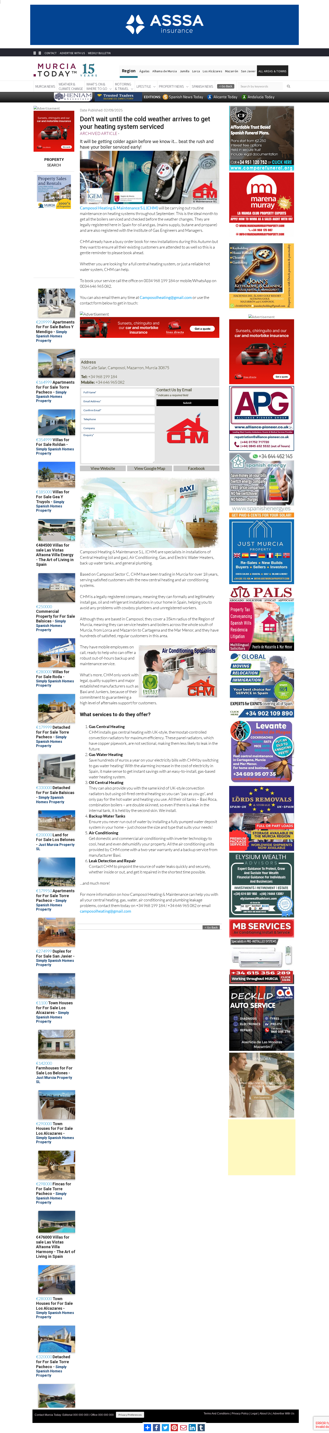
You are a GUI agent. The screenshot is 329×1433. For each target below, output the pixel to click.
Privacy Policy (240, 1413)
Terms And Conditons (217, 1413)
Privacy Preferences (130, 1414)
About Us (265, 1413)
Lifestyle (144, 86)
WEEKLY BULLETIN (99, 53)
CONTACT (51, 53)
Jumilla (184, 71)
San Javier (248, 71)
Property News (171, 86)
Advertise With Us (283, 1413)
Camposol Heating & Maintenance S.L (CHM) (119, 207)
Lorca (196, 71)
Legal (254, 1413)
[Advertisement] (261, 1147)
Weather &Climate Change (71, 86)
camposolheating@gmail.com (105, 911)
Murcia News (45, 86)
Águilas (144, 71)
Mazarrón (231, 71)
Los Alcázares (212, 71)
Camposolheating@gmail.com (166, 297)
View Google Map (149, 468)
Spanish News (202, 86)
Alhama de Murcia (164, 71)
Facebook (196, 468)
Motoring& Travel (123, 86)
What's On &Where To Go (96, 86)
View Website (103, 468)
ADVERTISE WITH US (72, 53)
